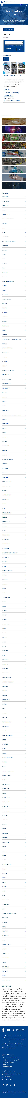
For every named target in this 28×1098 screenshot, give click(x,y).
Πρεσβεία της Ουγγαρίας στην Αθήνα (12, 1060)
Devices (9, 996)
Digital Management (17, 996)
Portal (3, 1004)
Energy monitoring (22, 998)
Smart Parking (13, 1011)
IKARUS (8, 37)
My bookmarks (9, 29)
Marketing (7, 1002)
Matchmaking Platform (8, 1062)
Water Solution (19, 1018)
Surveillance (17, 1013)
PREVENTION (9, 1005)
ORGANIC (22, 1002)
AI (10, 989)
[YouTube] (14, 1085)
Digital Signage (10, 998)
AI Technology (15, 989)
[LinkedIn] (10, 1085)
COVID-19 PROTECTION (16, 994)
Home (4, 37)
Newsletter (5, 1064)
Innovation (4, 1002)
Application (20, 45)
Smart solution (19, 1011)
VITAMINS (9, 1015)
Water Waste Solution (14, 1020)
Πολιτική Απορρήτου (7, 1066)
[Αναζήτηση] (26, 5)
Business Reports (14, 45)
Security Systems (10, 1007)
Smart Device (6, 1009)
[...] (16, 86)
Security (17, 1005)
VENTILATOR (4, 1015)
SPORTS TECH (9, 1013)
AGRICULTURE (5, 989)
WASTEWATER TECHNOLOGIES (17, 1015)
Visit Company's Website (15, 100)
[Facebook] (3, 1085)
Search (19, 49)
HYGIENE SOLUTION (17, 1000)
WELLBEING (23, 1020)
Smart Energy (13, 1009)
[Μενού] (2, 5)
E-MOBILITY (16, 998)
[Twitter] (7, 1085)
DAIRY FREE (4, 996)
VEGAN (23, 1013)
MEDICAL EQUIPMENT (15, 1002)
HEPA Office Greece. (15, 1092)
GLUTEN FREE (5, 1000)
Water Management (8, 1018)
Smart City (19, 1007)
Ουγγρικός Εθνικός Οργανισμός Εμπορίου (12, 1057)
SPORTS (23, 1011)
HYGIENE (11, 1000)
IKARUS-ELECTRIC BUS (12, 76)
